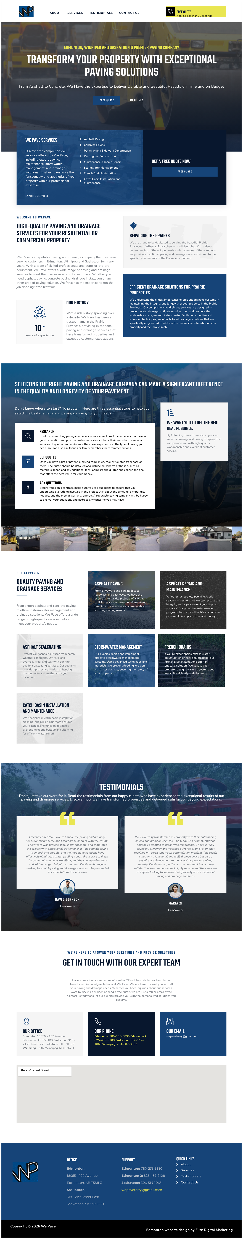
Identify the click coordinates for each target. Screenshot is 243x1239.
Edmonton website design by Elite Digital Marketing (189, 1229)
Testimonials (101, 13)
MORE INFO (136, 100)
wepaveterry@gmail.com (142, 1190)
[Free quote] (170, 11)
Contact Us (129, 13)
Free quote (184, 12)
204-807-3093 (119, 1044)
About (55, 13)
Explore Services (37, 196)
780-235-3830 (112, 1036)
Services (75, 13)
